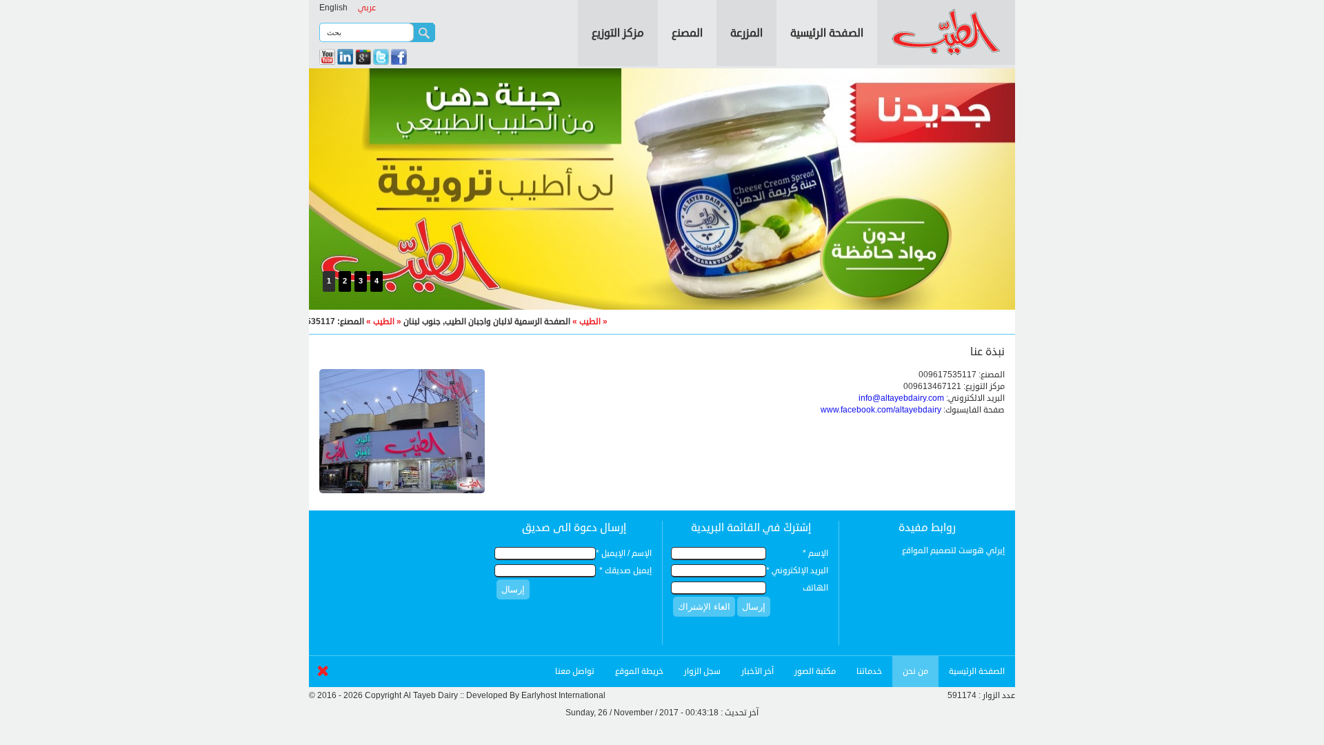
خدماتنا (869, 671)
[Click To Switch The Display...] (322, 679)
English (333, 8)
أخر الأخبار (757, 671)
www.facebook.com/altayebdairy (881, 410)
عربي (367, 8)
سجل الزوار (702, 671)
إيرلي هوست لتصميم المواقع (953, 551)
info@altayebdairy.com (901, 398)
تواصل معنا (574, 671)
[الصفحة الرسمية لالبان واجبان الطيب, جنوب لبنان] (946, 55)
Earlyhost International (563, 696)
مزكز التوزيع (618, 33)
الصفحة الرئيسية (826, 33)
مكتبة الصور (815, 671)
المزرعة (746, 33)
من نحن (915, 671)
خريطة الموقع (639, 671)
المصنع (687, 33)
